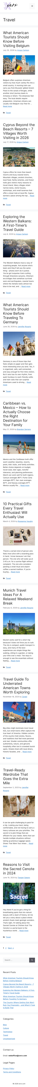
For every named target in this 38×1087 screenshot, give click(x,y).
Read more (7, 106)
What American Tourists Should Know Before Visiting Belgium (16, 39)
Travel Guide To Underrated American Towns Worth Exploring (16, 685)
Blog (5, 1025)
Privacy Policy (8, 1069)
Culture (6, 1028)
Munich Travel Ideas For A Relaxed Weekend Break (18, 596)
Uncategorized (9, 1039)
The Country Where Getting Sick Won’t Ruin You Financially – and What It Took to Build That (19, 1005)
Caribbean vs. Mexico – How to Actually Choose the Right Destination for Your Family (17, 414)
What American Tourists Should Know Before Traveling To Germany (16, 313)
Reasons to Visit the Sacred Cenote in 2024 (18, 868)
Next (11, 948)
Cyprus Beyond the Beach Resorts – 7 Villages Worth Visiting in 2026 (19, 131)
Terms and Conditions (12, 1072)
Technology (7, 1032)
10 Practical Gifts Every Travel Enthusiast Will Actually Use (17, 510)
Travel (8, 113)
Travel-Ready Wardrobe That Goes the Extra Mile (15, 776)
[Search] (32, 960)
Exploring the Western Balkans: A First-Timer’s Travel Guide (17, 223)
